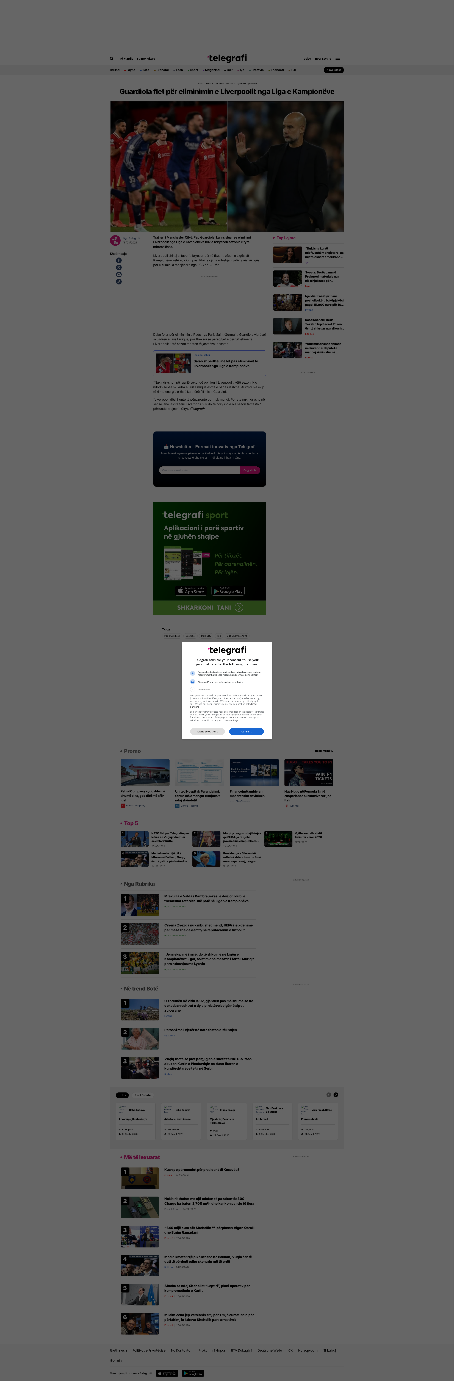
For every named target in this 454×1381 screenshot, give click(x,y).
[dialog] (227, 690)
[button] (227, 689)
